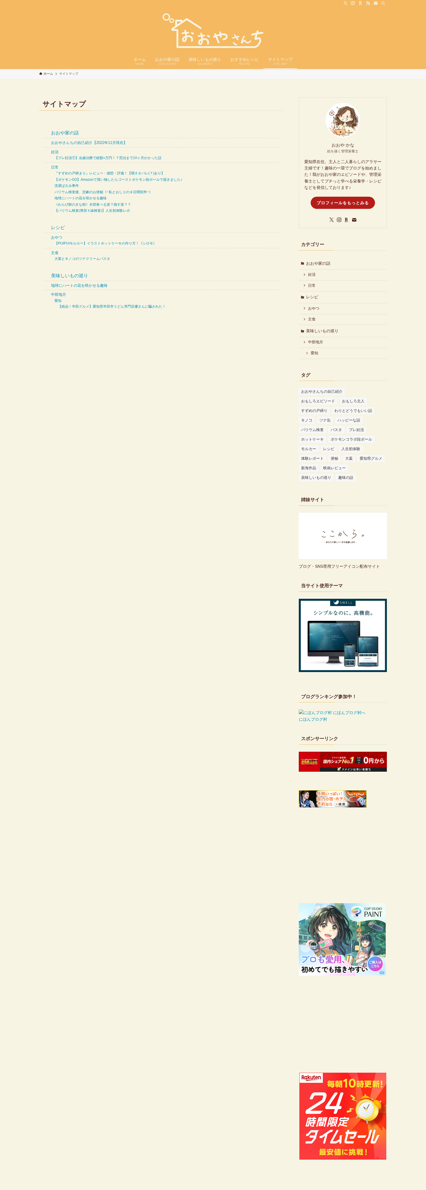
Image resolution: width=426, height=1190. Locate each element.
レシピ (58, 227)
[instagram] (353, 3)
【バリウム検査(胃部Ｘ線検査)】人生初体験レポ (92, 211)
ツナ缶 (325, 420)
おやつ (56, 237)
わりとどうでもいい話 (353, 410)
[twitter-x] (345, 3)
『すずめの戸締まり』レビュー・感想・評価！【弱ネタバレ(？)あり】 (109, 173)
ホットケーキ (312, 439)
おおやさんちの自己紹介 (322, 391)
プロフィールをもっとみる (343, 202)
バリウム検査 (312, 430)
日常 (55, 167)
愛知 (57, 301)
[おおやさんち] (213, 30)
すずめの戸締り (314, 410)
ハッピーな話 (349, 420)
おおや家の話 (65, 132)
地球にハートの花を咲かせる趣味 (80, 198)
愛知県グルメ (371, 458)
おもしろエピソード (318, 401)
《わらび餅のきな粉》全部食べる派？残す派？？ (92, 204)
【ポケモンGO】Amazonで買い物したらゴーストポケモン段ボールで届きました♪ (118, 180)
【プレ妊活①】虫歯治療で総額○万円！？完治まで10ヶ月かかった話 (107, 158)
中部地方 (58, 294)
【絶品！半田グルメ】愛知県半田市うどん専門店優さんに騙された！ (112, 306)
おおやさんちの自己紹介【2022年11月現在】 (89, 142)
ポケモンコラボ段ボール (351, 439)
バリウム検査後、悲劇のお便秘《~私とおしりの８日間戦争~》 (103, 192)
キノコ (306, 420)
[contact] (375, 3)
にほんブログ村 (313, 719)
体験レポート (312, 458)
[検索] (383, 3)
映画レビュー (334, 468)
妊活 (55, 152)
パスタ (336, 430)
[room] (360, 3)
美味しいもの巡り (69, 275)
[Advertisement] (343, 856)
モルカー (308, 449)
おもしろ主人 (353, 401)
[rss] (368, 3)
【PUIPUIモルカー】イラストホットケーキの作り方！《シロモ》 (105, 243)
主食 (55, 253)
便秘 (334, 458)
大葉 (349, 458)
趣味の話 (345, 477)
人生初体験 (350, 449)
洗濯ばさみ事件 (66, 186)
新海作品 (308, 468)
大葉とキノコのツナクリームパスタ (82, 259)
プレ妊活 (356, 430)
